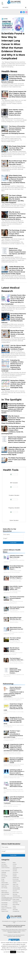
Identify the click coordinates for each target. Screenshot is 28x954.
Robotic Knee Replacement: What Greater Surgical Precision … (15, 671)
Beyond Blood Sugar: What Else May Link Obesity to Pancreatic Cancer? (17, 162)
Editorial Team (15, 929)
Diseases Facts (16, 877)
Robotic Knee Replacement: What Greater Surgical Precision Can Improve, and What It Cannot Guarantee (13, 252)
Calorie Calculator (14, 520)
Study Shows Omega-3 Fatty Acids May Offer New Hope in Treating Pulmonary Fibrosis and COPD (13, 707)
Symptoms (3, 909)
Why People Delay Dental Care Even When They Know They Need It (17, 148)
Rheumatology (16, 904)
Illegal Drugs (4, 890)
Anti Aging (3, 864)
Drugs (2, 879)
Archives (14, 864)
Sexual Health (4, 906)
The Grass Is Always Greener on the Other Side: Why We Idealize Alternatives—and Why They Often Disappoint (13, 199)
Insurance (15, 890)
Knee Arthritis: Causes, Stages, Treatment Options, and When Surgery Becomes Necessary (12, 113)
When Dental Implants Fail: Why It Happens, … (16, 577)
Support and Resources (6, 907)
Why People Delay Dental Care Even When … (17, 607)
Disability (3, 877)
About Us (21, 929)
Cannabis (15, 870)
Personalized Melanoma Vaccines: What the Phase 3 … (16, 567)
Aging (14, 862)
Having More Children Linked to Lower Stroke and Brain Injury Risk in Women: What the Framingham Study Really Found (13, 385)
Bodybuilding (4, 865)
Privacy (25, 929)
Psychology (15, 902)
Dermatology (4, 875)
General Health (4, 882)
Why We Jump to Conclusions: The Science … (15, 649)
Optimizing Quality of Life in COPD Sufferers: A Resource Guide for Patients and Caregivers (17, 772)
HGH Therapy (4, 887)
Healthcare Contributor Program (14, 930)
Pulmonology (4, 904)
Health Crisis (15, 884)
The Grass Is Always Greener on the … (15, 638)
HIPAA (23, 930)
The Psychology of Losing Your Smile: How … (17, 659)
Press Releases (4, 902)
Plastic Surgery (16, 899)
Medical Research (5, 892)
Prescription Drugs (17, 901)
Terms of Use (8, 929)
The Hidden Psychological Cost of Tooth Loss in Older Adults (17, 459)
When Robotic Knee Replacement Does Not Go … (16, 629)
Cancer (14, 865)
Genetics (14, 882)
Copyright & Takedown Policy (14, 932)
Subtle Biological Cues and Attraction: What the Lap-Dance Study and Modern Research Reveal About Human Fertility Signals (13, 270)
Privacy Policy (20, 952)
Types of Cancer (4, 911)
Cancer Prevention (5, 867)
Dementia (3, 874)
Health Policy (15, 886)
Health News (4, 886)
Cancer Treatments (5, 870)
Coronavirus (15, 872)
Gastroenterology (16, 880)
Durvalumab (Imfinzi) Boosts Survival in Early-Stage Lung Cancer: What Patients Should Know (13, 785)
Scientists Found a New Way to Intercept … (16, 556)
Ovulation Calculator (14, 495)
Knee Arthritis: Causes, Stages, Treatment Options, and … (16, 588)
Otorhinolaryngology (17, 897)
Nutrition (3, 895)
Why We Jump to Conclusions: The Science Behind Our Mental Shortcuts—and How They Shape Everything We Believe (13, 215)
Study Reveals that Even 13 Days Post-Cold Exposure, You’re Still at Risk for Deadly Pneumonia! (14, 827)
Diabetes (15, 875)
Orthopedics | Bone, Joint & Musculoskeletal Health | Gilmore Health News (6, 899)
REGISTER (5, 7)
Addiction (3, 862)
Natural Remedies (5, 894)
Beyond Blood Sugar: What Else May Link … (16, 618)
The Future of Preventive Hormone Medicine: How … (17, 598)
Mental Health (16, 892)
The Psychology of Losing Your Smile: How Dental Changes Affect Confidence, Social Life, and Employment (13, 234)
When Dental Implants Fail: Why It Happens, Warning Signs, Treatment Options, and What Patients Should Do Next (13, 95)
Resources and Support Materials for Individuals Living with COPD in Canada (16, 760)
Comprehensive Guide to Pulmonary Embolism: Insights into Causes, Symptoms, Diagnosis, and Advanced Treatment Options (14, 747)
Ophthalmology (16, 895)
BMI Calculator (14, 482)
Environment (16, 879)
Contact (3, 929)
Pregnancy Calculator (14, 508)
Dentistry (15, 874)
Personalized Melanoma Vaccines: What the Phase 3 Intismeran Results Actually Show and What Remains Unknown (13, 78)
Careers (4, 930)
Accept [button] (13, 952)
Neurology (15, 894)
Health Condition (5, 884)
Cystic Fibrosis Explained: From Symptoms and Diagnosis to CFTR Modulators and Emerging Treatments (14, 800)
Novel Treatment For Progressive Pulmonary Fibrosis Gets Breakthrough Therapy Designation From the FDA (13, 813)
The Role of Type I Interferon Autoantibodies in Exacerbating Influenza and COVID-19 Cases (13, 734)
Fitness (2, 880)
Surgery (14, 907)
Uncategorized (16, 911)
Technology (15, 909)
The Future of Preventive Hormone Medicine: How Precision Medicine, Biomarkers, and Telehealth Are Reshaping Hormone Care (13, 131)
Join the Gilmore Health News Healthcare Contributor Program (18, 347)
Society (14, 906)
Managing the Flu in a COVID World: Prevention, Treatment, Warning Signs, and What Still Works (14, 720)
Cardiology (3, 872)
